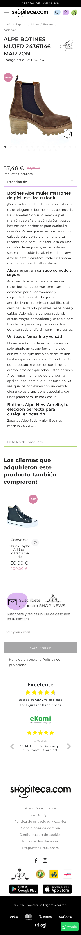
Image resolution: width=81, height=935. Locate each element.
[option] (40, 746)
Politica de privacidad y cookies (40, 821)
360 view (68, 134)
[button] (5, 147)
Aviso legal (41, 815)
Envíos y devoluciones (40, 841)
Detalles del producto (25, 442)
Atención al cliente (40, 808)
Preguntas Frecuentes (40, 848)
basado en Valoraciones (40, 699)
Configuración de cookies (41, 835)
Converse (20, 540)
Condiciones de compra (40, 828)
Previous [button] (12, 746)
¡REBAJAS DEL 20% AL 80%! (41, 3)
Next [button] (69, 746)
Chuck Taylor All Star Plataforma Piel (19, 551)
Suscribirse (40, 648)
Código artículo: (17, 60)
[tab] (40, 181)
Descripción (17, 182)
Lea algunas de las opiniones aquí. (40, 707)
